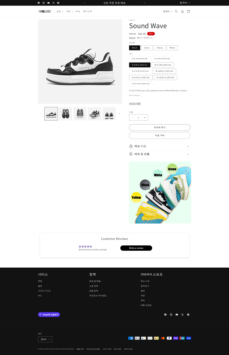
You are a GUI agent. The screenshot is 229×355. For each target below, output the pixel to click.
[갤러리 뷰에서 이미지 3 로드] (80, 113)
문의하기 (145, 286)
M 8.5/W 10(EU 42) (163, 65)
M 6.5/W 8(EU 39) (140, 59)
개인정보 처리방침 (97, 295)
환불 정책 (80, 349)
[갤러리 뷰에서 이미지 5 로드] (109, 113)
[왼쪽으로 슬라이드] (41, 114)
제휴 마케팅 (146, 305)
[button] (60, 11)
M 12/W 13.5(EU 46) (165, 77)
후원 (40, 281)
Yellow (160, 47)
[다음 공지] (144, 2)
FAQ (39, 295)
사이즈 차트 (135, 103)
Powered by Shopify (67, 349)
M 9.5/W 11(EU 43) (141, 72)
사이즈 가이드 (44, 290)
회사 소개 (145, 281)
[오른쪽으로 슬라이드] (119, 114)
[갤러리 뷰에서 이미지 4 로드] (94, 113)
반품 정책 (93, 290)
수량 (131, 112)
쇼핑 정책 (93, 286)
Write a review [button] (136, 248)
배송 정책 (117, 349)
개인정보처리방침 (93, 349)
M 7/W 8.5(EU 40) (163, 59)
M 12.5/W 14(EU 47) (142, 84)
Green (147, 47)
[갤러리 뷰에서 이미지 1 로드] (51, 113)
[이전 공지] (85, 2)
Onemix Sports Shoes (51, 349)
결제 (40, 286)
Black (134, 47)
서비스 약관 (107, 349)
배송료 (132, 38)
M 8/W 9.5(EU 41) (139, 65)
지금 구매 (159, 135)
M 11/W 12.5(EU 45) (141, 77)
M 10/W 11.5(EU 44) (164, 71)
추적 (143, 300)
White (172, 47)
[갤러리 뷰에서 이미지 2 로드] (65, 113)
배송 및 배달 (95, 281)
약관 (143, 295)
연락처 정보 (128, 349)
